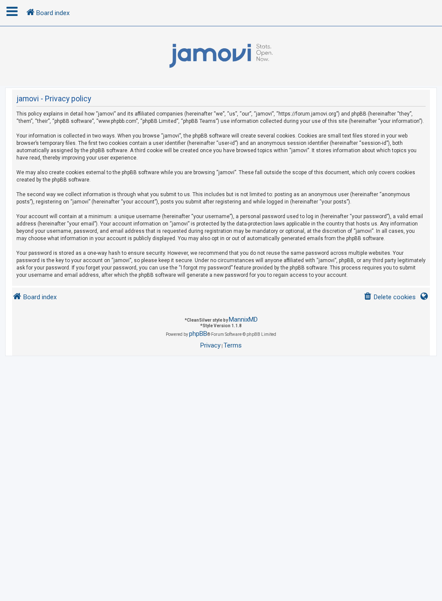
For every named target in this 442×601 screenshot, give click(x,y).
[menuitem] (389, 297)
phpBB (198, 334)
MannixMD (243, 319)
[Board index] (221, 56)
